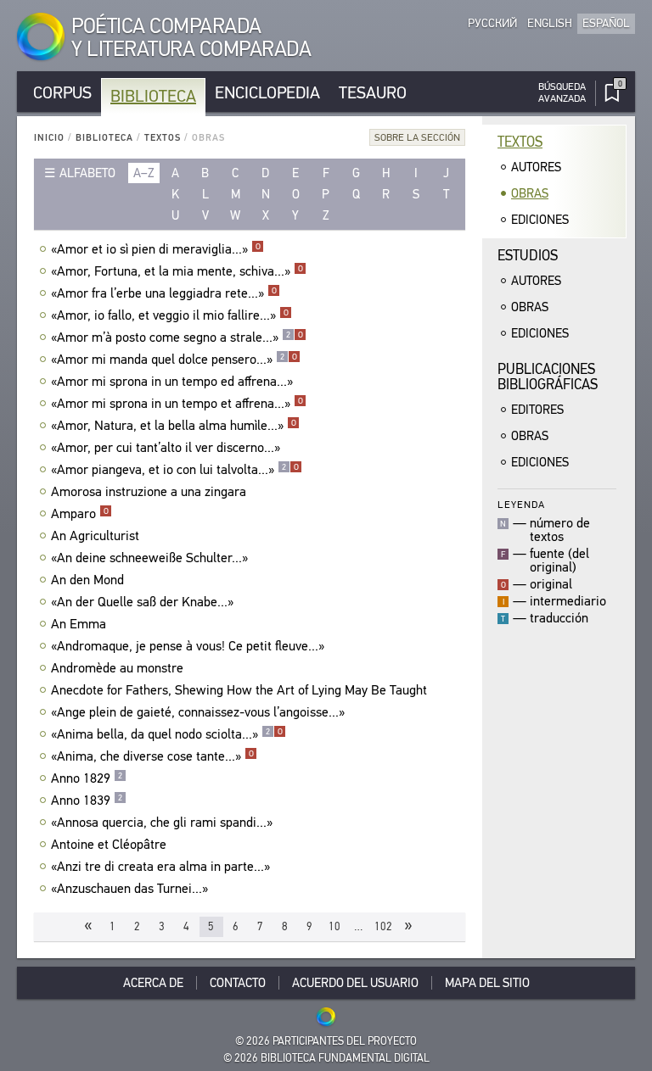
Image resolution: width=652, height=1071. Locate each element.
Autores (536, 167)
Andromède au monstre (117, 668)
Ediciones (540, 219)
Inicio (49, 137)
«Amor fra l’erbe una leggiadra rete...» (164, 293)
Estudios (527, 256)
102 (383, 926)
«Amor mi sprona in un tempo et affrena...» (177, 403)
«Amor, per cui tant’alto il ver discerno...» (165, 447)
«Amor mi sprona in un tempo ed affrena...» (172, 381)
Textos (162, 137)
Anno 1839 (86, 800)
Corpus (62, 93)
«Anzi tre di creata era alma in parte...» (160, 866)
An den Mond (87, 580)
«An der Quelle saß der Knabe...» (142, 602)
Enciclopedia (267, 93)
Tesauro (373, 93)
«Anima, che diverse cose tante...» (152, 756)
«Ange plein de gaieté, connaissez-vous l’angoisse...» (198, 712)
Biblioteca (153, 96)
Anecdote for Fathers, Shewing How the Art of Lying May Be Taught (239, 690)
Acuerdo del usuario (355, 982)
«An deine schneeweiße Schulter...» (149, 558)
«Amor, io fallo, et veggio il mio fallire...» (170, 315)
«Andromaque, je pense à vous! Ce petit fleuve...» (187, 646)
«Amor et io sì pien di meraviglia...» (156, 249)
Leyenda (521, 504)
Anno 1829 (86, 778)
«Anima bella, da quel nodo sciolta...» (167, 734)
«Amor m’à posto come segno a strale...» (177, 337)
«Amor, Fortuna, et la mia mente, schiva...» (177, 271)
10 (334, 926)
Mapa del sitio (487, 982)
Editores (537, 409)
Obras (529, 193)
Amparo (80, 514)
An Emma (78, 624)
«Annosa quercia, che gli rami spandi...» (162, 822)
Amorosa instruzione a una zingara (148, 491)
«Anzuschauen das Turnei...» (129, 888)
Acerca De (153, 982)
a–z (144, 173)
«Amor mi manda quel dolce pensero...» (174, 359)
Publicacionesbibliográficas (547, 376)
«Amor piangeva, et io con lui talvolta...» (175, 469)
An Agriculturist (95, 536)
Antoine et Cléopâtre (108, 844)
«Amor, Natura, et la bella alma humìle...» (173, 425)
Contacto (238, 982)
